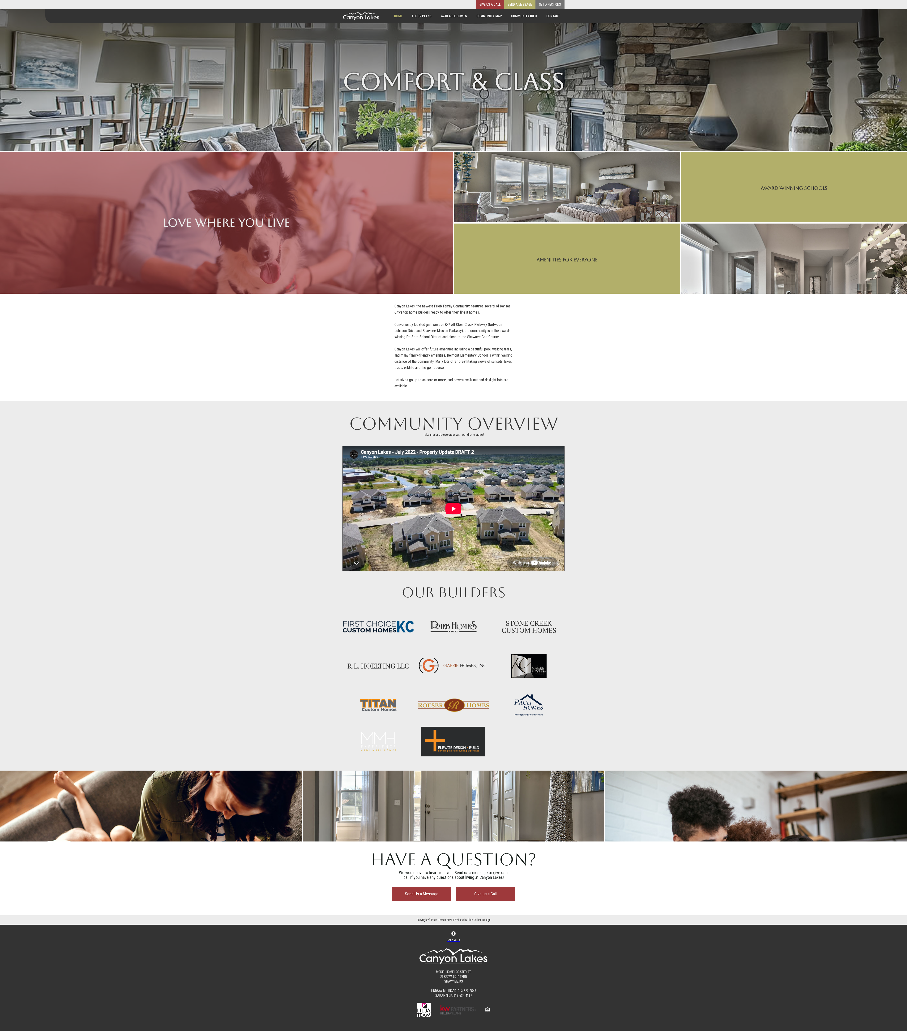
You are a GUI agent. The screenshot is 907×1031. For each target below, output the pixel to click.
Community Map (489, 16)
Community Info (524, 16)
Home (398, 16)
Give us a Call (490, 4)
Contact (553, 16)
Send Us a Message (421, 893)
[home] (361, 15)
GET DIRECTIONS (550, 4)
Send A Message (520, 4)
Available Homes (454, 16)
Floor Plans (422, 16)
